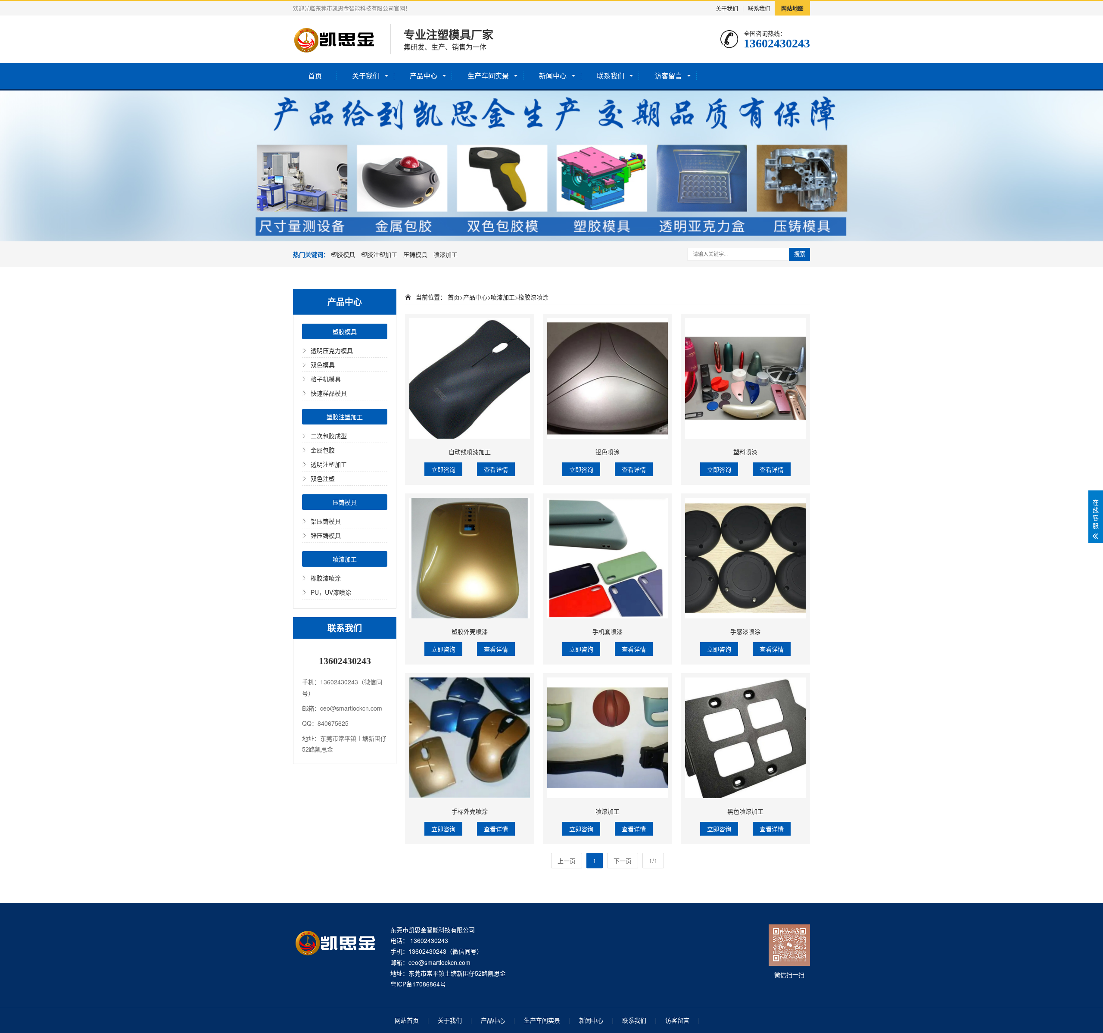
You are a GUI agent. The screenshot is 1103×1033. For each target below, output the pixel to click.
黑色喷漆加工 (745, 811)
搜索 (799, 254)
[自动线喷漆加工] (469, 378)
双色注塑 (323, 478)
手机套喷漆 (607, 631)
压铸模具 (415, 254)
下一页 (623, 860)
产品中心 (423, 76)
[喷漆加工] (607, 737)
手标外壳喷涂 (470, 811)
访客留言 (668, 76)
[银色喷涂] (607, 378)
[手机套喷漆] (607, 558)
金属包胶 (323, 450)
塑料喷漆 (745, 451)
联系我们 (759, 8)
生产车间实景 (488, 76)
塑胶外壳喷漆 (470, 631)
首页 (315, 76)
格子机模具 (326, 379)
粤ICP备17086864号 (418, 984)
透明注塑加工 (329, 464)
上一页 (567, 860)
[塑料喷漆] (745, 378)
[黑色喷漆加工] (745, 737)
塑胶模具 (343, 254)
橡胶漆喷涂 (326, 578)
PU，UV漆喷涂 (331, 592)
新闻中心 (553, 76)
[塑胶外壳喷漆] (469, 558)
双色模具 (323, 364)
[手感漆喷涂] (745, 558)
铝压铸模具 (326, 521)
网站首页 (407, 1020)
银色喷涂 (607, 451)
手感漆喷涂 (745, 631)
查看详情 (496, 469)
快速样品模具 (329, 393)
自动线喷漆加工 (470, 451)
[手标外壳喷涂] (469, 737)
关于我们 (727, 8)
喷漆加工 (445, 254)
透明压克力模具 (332, 350)
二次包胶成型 (329, 435)
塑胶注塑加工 (379, 254)
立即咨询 (443, 469)
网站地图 (792, 8)
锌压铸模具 (326, 535)
